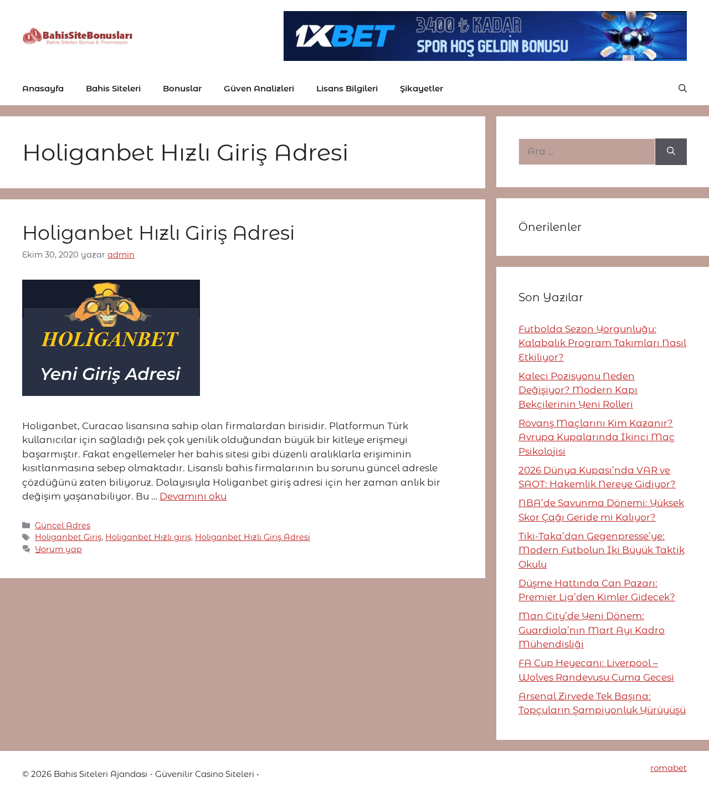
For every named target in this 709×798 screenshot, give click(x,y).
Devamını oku (193, 496)
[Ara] (671, 151)
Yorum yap (58, 549)
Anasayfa (43, 88)
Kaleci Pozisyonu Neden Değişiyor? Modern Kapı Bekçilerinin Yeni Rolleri (578, 390)
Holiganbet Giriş (68, 537)
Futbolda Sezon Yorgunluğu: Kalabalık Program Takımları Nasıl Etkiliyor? (602, 343)
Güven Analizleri (259, 88)
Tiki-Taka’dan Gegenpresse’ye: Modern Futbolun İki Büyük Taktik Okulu (601, 550)
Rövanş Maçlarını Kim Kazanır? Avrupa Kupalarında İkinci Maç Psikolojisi (596, 437)
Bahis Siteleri (113, 88)
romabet (668, 768)
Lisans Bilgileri (347, 88)
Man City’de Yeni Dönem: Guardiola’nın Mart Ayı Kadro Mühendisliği (591, 630)
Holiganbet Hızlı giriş (148, 537)
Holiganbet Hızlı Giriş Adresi (158, 233)
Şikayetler (421, 88)
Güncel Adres (62, 526)
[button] (682, 88)
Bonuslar (182, 88)
